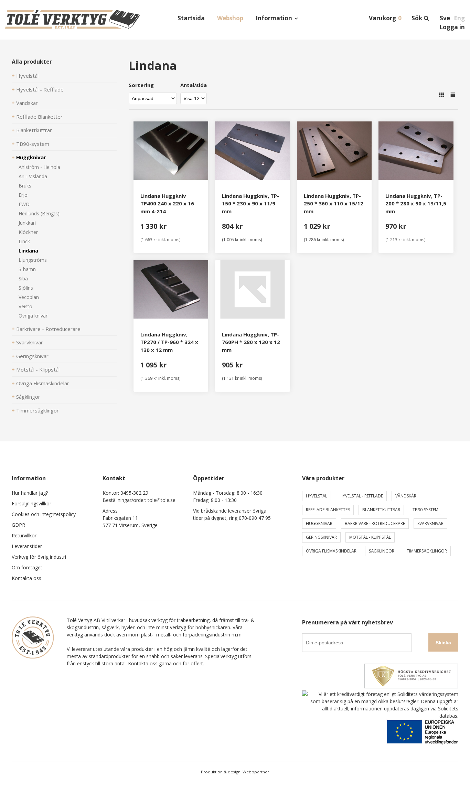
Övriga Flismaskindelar (42, 383)
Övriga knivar (33, 315)
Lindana (28, 250)
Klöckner (28, 232)
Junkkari (27, 222)
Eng (459, 18)
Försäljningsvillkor (31, 503)
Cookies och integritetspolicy (44, 514)
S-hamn (27, 269)
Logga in (452, 27)
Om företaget (27, 567)
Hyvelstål (27, 75)
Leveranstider (27, 546)
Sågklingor (28, 396)
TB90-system (32, 143)
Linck (24, 241)
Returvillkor (24, 535)
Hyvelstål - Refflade (40, 89)
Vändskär (27, 102)
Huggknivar (31, 157)
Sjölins (26, 288)
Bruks (25, 185)
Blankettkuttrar (34, 130)
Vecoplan (29, 297)
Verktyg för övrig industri (39, 557)
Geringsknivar (32, 356)
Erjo (23, 195)
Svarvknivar (29, 342)
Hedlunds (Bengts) (39, 213)
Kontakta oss (26, 578)
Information (274, 18)
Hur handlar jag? (30, 493)
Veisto (25, 306)
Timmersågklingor (37, 410)
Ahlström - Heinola (39, 167)
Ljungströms (33, 260)
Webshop (230, 18)
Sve (445, 18)
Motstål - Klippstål (38, 369)
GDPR (18, 525)
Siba (23, 278)
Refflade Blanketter (39, 116)
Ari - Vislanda (33, 176)
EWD (24, 204)
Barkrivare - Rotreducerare (48, 328)
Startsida (191, 18)
